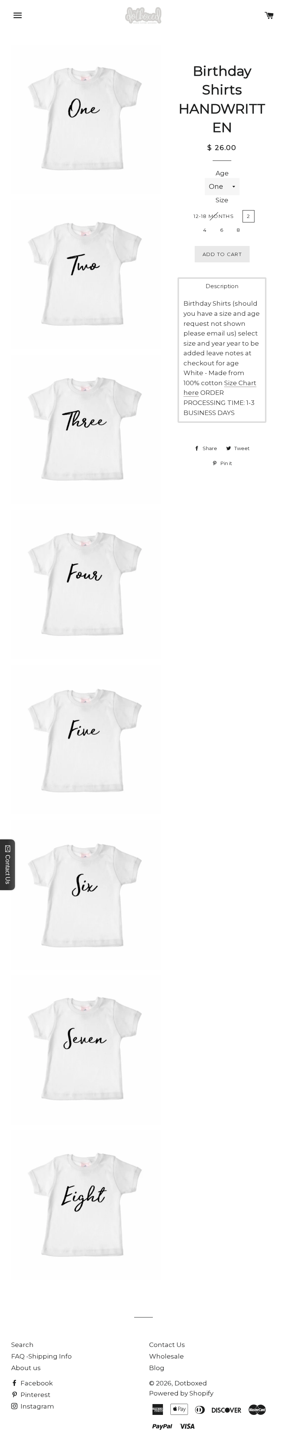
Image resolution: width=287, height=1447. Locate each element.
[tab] (222, 286)
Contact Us (167, 1344)
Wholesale (166, 1356)
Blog (156, 1368)
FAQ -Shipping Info (41, 1356)
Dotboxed (191, 1383)
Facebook (36, 1383)
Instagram (36, 1406)
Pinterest (34, 1394)
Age (222, 173)
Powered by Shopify (181, 1393)
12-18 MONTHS (214, 216)
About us (26, 1368)
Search (22, 1344)
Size (222, 200)
